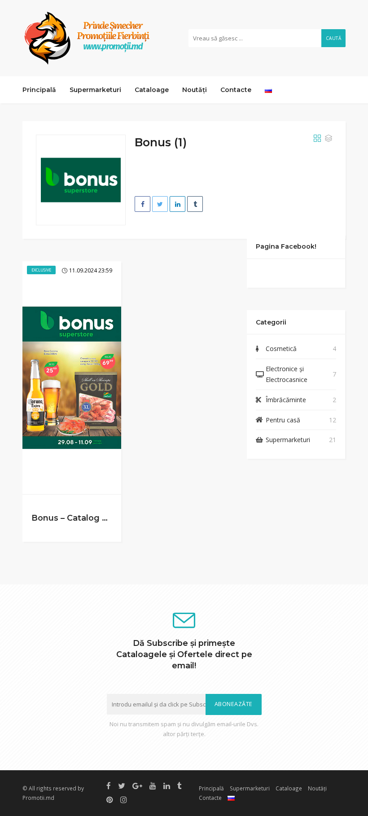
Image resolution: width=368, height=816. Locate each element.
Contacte (235, 90)
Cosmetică (281, 348)
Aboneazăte (234, 704)
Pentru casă (283, 420)
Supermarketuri (95, 90)
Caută (334, 38)
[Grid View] (317, 139)
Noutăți (194, 90)
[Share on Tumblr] (195, 204)
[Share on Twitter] (160, 204)
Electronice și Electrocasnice (286, 374)
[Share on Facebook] (142, 204)
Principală (39, 90)
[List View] (328, 139)
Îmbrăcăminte (286, 399)
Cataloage (152, 90)
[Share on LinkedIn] (177, 204)
